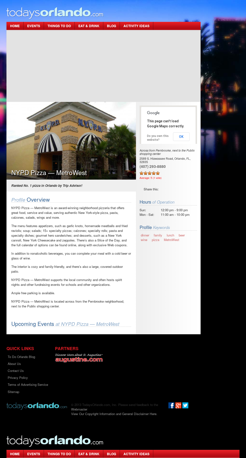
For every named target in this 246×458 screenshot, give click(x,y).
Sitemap (13, 391)
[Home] (55, 13)
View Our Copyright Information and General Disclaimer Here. (114, 413)
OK (181, 137)
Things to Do (59, 25)
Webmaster (79, 409)
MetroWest (171, 239)
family (158, 235)
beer (182, 235)
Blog (111, 25)
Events (33, 25)
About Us (14, 363)
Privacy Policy (18, 377)
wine (144, 239)
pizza (155, 239)
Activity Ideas (136, 25)
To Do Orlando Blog (21, 356)
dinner (145, 235)
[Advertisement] (103, 66)
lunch (170, 235)
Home (15, 25)
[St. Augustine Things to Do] (79, 358)
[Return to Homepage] (36, 405)
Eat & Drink (88, 25)
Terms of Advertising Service (28, 384)
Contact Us (16, 370)
